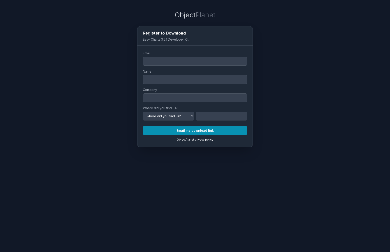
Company (150, 90)
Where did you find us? (160, 108)
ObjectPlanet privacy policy (195, 139)
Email (146, 53)
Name (147, 71)
